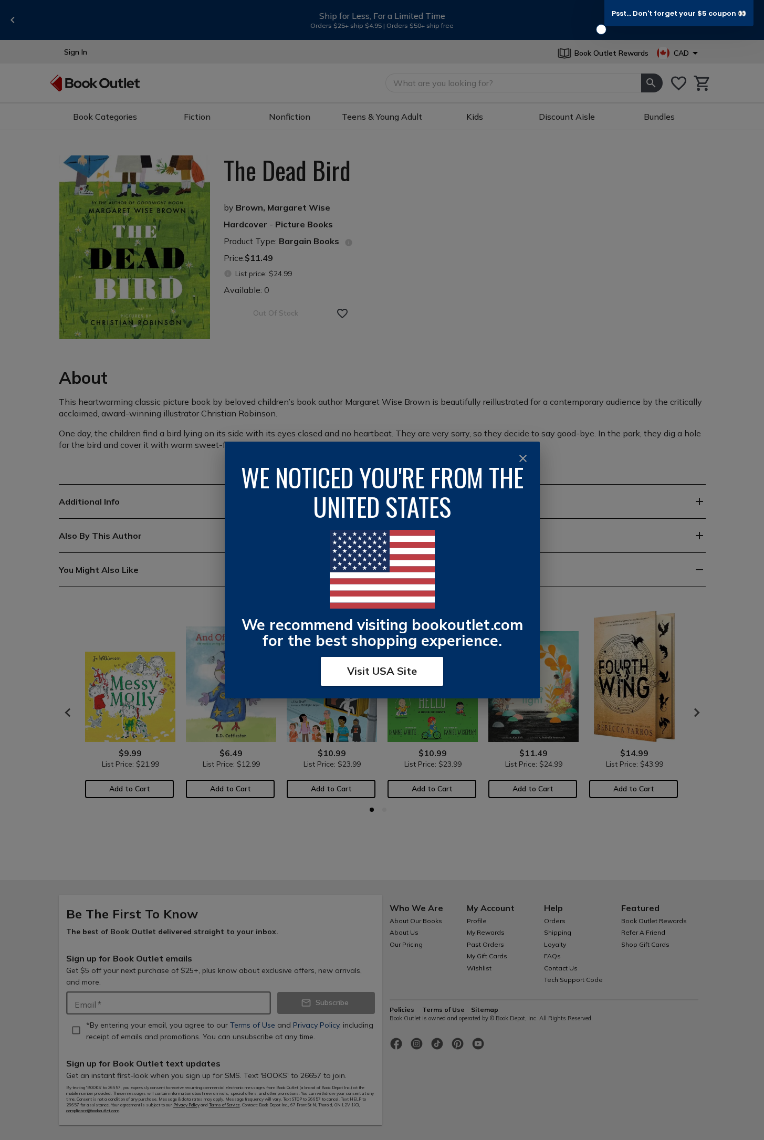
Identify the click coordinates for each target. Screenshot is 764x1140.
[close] (523, 458)
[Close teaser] (601, 29)
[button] (678, 13)
